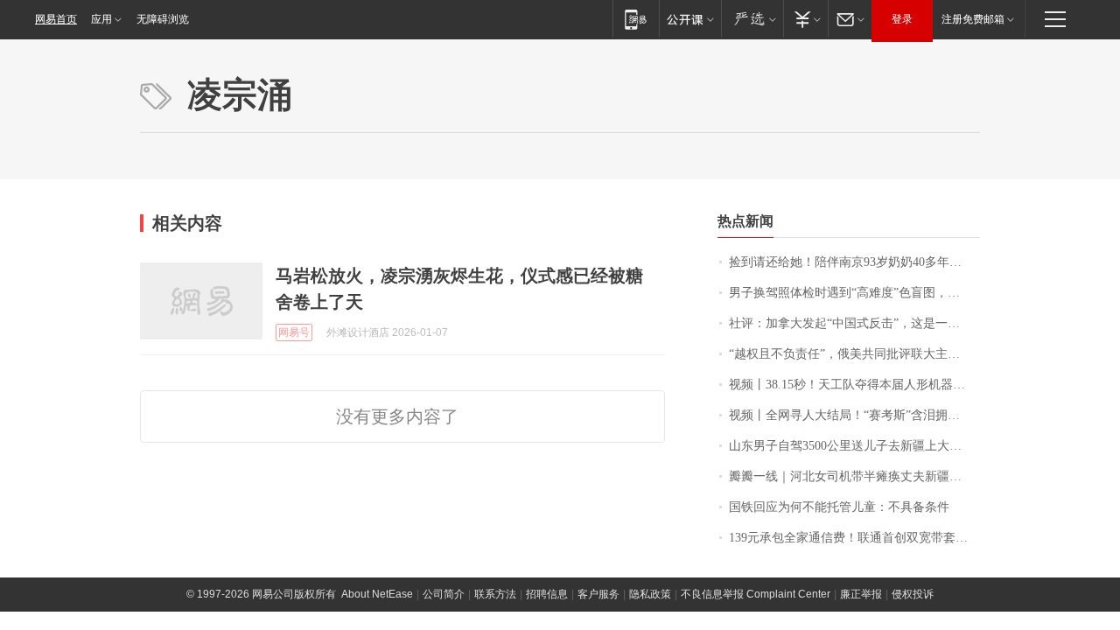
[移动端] (635, 19)
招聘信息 (547, 594)
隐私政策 (650, 594)
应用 (101, 19)
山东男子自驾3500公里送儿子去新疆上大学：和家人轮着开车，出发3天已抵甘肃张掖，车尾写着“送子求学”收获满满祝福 (854, 445)
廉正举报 (861, 594)
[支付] (805, 19)
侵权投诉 (913, 594)
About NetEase (377, 594)
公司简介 (444, 594)
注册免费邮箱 (973, 19)
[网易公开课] (690, 19)
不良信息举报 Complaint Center (755, 594)
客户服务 (599, 594)
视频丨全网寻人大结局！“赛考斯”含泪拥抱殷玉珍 (854, 415)
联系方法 (495, 594)
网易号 (294, 332)
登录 (902, 19)
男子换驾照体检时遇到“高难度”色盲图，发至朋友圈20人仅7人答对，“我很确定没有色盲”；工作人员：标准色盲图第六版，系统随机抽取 (854, 292)
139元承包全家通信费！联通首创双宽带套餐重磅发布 (854, 537)
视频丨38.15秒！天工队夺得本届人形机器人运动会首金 (854, 384)
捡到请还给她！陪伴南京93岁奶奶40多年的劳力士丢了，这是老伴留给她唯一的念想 (854, 262)
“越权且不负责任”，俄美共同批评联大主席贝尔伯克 (854, 353)
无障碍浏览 (162, 19)
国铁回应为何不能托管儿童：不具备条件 (839, 507)
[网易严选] (752, 19)
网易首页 (56, 19)
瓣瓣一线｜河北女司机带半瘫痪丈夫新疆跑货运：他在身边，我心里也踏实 (854, 476)
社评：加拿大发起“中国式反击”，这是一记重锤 (854, 323)
